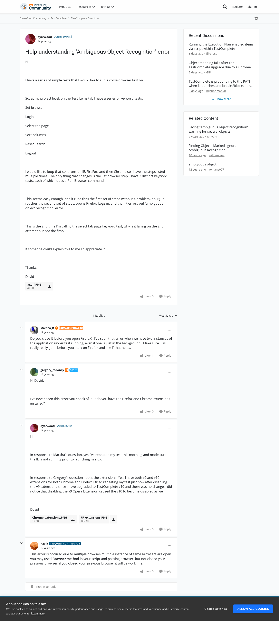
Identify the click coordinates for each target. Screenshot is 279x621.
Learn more (38, 613)
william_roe (216, 155)
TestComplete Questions (85, 18)
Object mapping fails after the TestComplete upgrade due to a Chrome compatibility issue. (220, 65)
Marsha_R (47, 328)
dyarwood (45, 37)
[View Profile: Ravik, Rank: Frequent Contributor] (34, 546)
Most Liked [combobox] (168, 316)
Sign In (252, 7)
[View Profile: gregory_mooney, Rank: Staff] (34, 372)
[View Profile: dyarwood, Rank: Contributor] (30, 39)
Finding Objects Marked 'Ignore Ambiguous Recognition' (213, 148)
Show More (223, 99)
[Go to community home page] (35, 6)
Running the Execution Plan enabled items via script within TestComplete (221, 46)
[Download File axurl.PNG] (49, 286)
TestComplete (59, 18)
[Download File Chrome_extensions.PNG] (73, 519)
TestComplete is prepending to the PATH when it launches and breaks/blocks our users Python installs (220, 83)
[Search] (225, 6)
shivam (212, 137)
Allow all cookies (253, 608)
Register (237, 7)
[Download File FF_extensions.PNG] (113, 519)
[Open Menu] (256, 18)
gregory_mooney (52, 370)
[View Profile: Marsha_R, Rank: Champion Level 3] (34, 330)
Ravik (44, 544)
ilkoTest (211, 53)
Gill (208, 72)
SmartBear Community (33, 18)
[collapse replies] (21, 327)
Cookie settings (215, 608)
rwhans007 (216, 169)
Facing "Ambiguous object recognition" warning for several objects (218, 129)
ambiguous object (203, 164)
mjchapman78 (216, 91)
